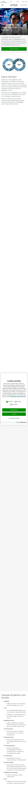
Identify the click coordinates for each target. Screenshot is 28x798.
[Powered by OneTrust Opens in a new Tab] (21, 423)
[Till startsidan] (14, 5)
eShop (10, 1)
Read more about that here (18, 396)
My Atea (17, 1)
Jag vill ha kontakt (14, 49)
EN (23, 5)
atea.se (3, 1)
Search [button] (25, 5)
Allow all (14, 414)
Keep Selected (14, 410)
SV (21, 5)
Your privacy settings (14, 418)
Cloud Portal (24, 1)
